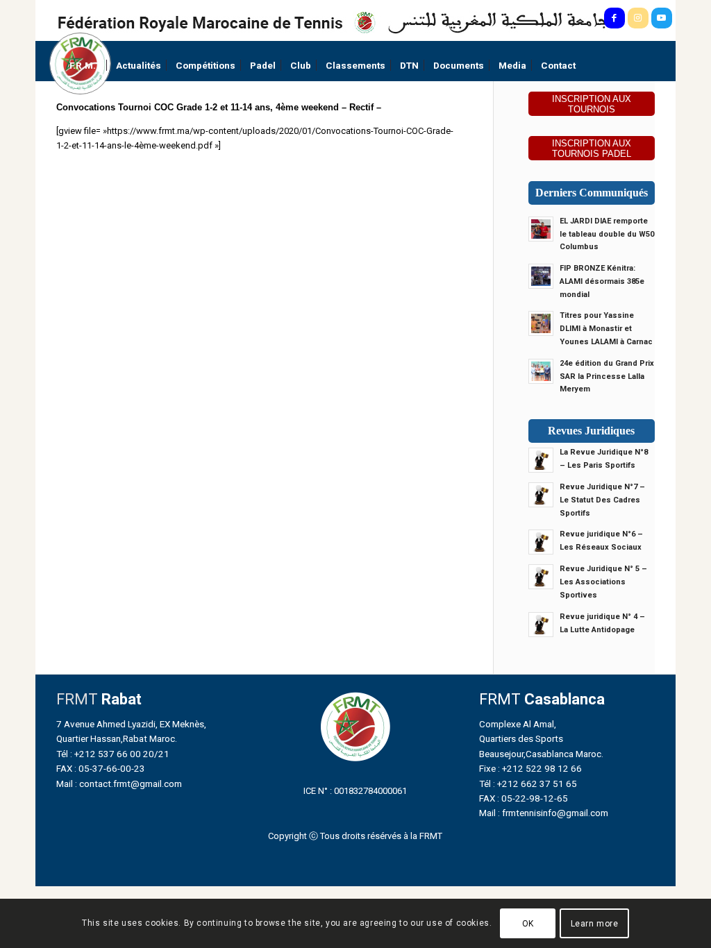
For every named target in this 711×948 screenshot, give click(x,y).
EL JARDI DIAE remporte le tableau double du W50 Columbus (607, 234)
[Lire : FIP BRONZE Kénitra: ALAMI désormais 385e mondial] (540, 276)
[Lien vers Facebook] (614, 18)
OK (528, 924)
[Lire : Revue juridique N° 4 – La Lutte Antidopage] (540, 624)
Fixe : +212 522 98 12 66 (530, 768)
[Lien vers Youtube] (661, 18)
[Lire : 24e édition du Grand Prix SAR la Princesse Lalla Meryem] (540, 371)
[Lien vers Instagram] (638, 18)
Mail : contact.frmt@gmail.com (119, 783)
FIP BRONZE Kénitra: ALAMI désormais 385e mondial (602, 281)
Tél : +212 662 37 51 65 (528, 783)
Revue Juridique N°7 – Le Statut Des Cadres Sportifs (602, 500)
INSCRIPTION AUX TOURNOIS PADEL (591, 148)
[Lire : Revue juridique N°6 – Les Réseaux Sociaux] (540, 542)
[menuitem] (85, 65)
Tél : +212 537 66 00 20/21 (112, 753)
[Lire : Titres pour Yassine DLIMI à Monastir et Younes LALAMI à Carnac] (540, 323)
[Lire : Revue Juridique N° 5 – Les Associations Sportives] (540, 576)
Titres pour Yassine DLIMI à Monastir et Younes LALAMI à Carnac (606, 328)
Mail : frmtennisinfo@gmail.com (543, 812)
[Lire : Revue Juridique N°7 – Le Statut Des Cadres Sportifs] (540, 494)
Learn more (595, 924)
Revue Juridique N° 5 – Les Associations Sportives (603, 582)
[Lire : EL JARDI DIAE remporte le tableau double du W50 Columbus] (540, 229)
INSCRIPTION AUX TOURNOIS (591, 104)
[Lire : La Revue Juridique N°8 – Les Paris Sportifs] (540, 460)
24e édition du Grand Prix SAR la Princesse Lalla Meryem (607, 376)
